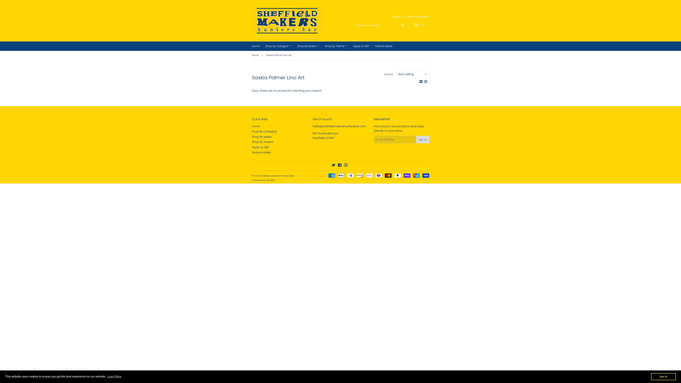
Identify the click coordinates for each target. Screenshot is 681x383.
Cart (422, 25)
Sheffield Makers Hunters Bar (277, 175)
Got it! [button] (663, 376)
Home (255, 46)
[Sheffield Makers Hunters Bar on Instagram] (346, 165)
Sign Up (423, 139)
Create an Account (417, 16)
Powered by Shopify (263, 180)
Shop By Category (277, 46)
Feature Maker (384, 46)
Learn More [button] (114, 376)
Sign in (396, 16)
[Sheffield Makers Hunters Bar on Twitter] (333, 165)
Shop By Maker (307, 46)
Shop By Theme (335, 46)
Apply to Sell (361, 46)
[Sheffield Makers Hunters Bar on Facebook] (340, 165)
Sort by (388, 74)
